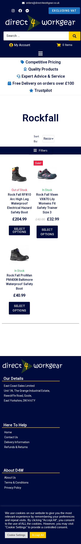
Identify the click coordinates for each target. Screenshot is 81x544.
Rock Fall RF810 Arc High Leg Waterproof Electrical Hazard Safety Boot (19, 203)
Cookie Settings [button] (16, 535)
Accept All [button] (38, 535)
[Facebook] (20, 10)
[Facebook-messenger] (27, 10)
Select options (19, 230)
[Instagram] (13, 10)
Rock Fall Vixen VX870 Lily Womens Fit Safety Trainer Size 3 (47, 203)
